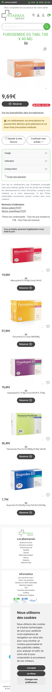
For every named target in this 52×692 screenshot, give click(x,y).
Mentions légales (26, 585)
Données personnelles (26, 590)
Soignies (26, 560)
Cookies (26, 593)
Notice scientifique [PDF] (14, 211)
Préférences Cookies (26, 595)
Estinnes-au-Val (26, 548)
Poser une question (16, 177)
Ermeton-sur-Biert (26, 545)
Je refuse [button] (31, 673)
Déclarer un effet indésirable (26, 583)
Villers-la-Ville (26, 563)
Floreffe (26, 550)
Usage (8, 153)
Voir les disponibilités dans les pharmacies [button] (23, 112)
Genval (26, 553)
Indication (9, 161)
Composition (11, 169)
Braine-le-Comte (26, 543)
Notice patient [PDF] (11, 208)
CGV (26, 588)
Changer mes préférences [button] (31, 680)
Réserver (24, 288)
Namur (26, 558)
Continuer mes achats (38, 140)
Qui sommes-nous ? (26, 578)
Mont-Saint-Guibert (26, 555)
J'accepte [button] (31, 668)
